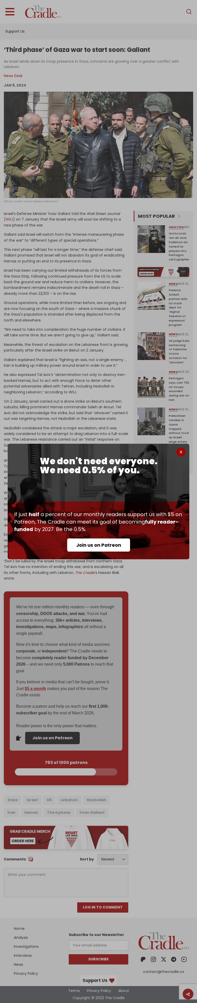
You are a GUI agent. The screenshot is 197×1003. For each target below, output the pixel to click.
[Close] (180, 452)
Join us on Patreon (98, 545)
